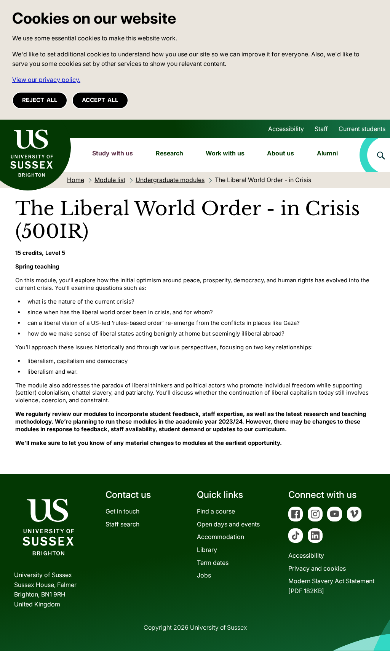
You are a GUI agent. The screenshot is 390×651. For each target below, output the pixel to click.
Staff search (122, 524)
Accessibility (286, 129)
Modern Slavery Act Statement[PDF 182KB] (331, 586)
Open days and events (228, 524)
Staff (321, 129)
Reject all (40, 100)
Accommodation (220, 537)
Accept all (100, 100)
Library (207, 549)
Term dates (213, 562)
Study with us (112, 153)
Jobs (204, 575)
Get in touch (122, 511)
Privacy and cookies (317, 568)
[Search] (375, 155)
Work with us (225, 153)
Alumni (327, 153)
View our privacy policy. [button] (46, 79)
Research (169, 153)
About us (280, 153)
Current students (362, 129)
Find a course (216, 511)
